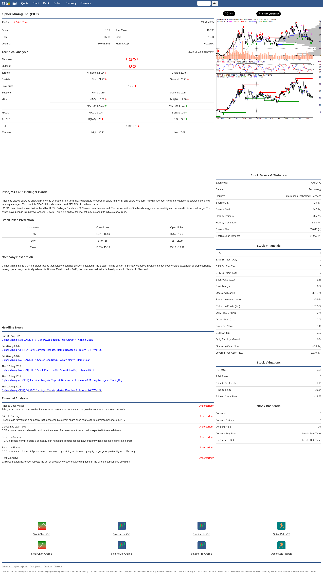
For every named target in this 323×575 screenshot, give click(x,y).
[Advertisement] (103, 162)
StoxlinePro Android (201, 553)
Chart (35, 3)
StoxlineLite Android (121, 553)
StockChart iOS (41, 534)
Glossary (85, 3)
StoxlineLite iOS (121, 534)
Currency (70, 3)
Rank (46, 3)
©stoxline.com (8, 566)
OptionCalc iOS (281, 534)
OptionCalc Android (281, 553)
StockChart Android (41, 553)
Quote (24, 3)
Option (57, 3)
